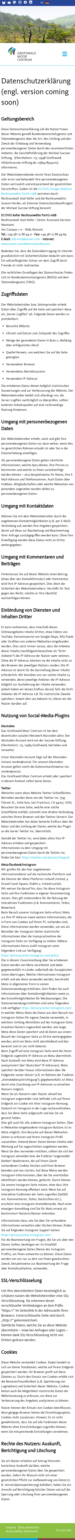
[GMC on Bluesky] (3, 3)
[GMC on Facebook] (25, 3)
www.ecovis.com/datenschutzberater (25, 244)
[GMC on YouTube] (9, 3)
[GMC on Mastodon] (14, 3)
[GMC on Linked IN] (30, 3)
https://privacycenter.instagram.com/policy (30, 955)
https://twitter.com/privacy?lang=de (46, 857)
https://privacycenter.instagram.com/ (47, 1008)
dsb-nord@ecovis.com (25, 239)
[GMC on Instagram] (20, 3)
